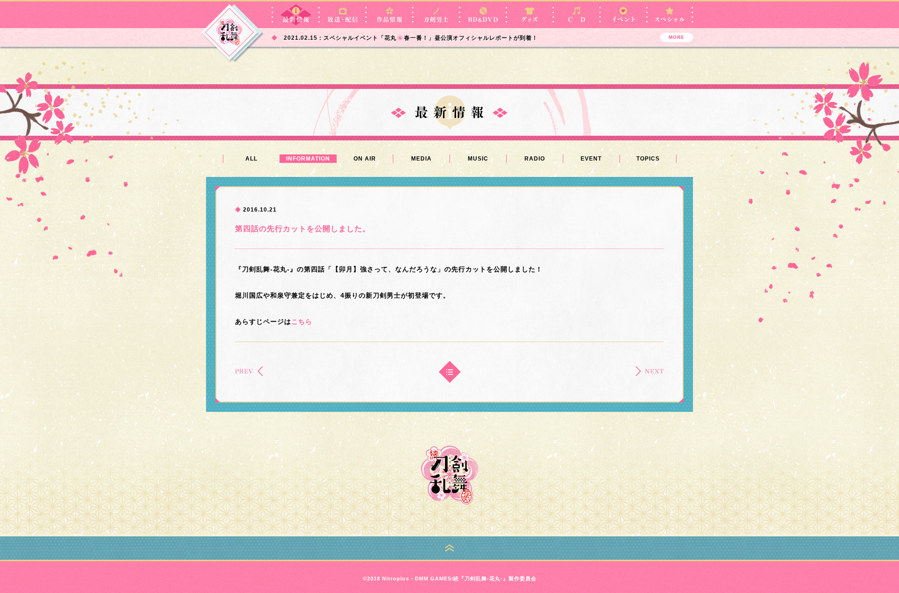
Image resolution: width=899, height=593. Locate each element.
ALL (251, 158)
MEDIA (421, 158)
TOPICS (648, 158)
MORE (677, 37)
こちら (301, 321)
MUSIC (478, 158)
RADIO (534, 158)
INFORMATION (308, 158)
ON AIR (365, 158)
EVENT (591, 158)
